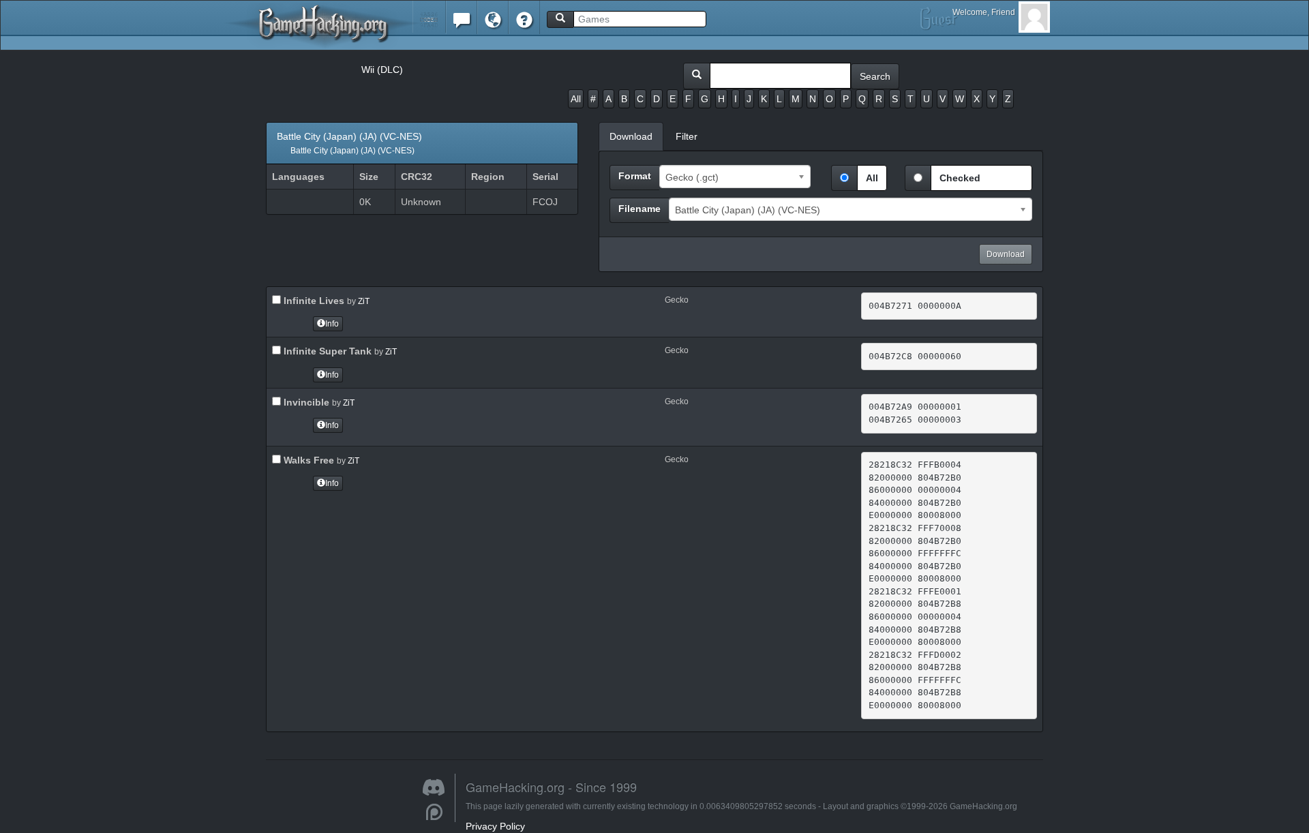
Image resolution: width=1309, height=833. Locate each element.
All (576, 98)
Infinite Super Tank (326, 351)
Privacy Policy (495, 826)
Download (1006, 254)
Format (634, 176)
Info (332, 324)
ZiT (364, 301)
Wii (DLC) (382, 69)
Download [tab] (631, 136)
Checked (959, 177)
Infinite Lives (312, 300)
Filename (639, 208)
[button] (429, 17)
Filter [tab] (686, 136)
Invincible (305, 402)
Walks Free (307, 460)
